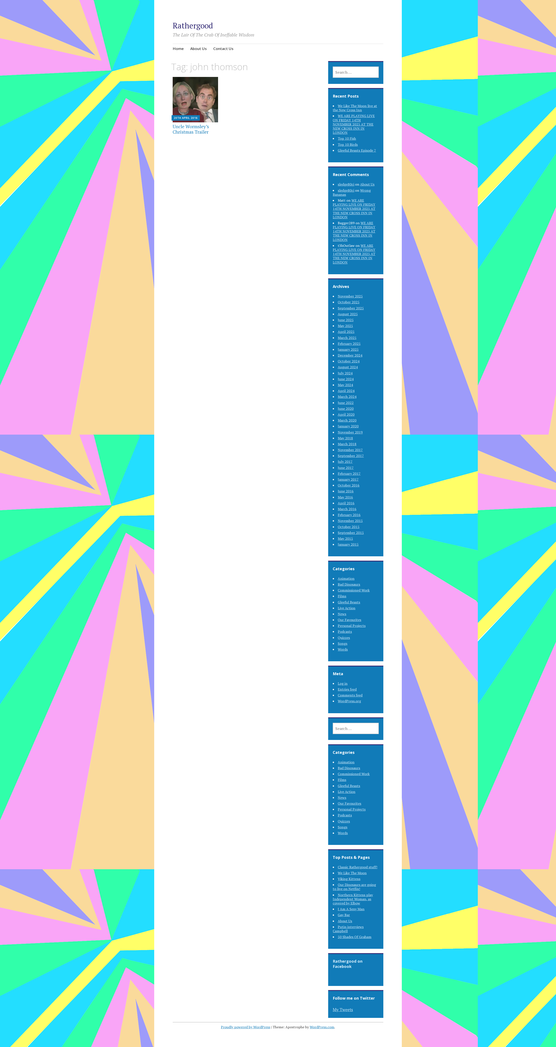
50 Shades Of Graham (354, 936)
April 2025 (346, 331)
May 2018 (345, 438)
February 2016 (349, 514)
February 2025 (349, 343)
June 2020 (346, 408)
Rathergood (193, 25)
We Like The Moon (352, 873)
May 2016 (345, 497)
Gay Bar (344, 914)
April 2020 (346, 414)
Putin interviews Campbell (348, 928)
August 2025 (348, 314)
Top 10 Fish (347, 138)
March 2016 (347, 509)
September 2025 (351, 308)
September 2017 (351, 455)
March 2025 (347, 337)
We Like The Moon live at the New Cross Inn (355, 107)
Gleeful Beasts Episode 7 (357, 150)
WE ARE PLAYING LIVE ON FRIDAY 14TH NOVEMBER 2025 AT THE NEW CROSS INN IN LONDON (354, 124)
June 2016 (346, 491)
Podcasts (345, 631)
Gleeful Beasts (349, 602)
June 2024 (346, 379)
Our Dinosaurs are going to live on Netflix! (354, 886)
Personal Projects (352, 625)
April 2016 (346, 503)
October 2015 (348, 526)
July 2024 (345, 373)
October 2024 (348, 361)
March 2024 (347, 396)
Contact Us (223, 48)
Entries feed (347, 689)
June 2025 (346, 319)
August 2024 (348, 367)
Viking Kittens (349, 878)
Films (342, 596)
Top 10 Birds (348, 144)
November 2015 (350, 520)
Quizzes (344, 637)
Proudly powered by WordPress (245, 1027)
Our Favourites (349, 619)
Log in (343, 683)
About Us (198, 48)
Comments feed (350, 695)
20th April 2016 (186, 118)
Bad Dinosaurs (349, 584)
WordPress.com (322, 1027)
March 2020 (347, 420)
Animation (346, 578)
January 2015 (348, 544)
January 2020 (348, 426)
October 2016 (348, 485)
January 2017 (348, 479)
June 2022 (346, 402)
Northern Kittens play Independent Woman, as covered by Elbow (353, 899)
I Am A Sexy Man (351, 909)
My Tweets (343, 1009)
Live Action (346, 608)
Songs (342, 643)
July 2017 (345, 461)
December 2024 (350, 355)
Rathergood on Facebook (347, 964)
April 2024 (346, 390)
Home (178, 48)
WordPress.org (349, 701)
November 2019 (350, 432)
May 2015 (345, 538)
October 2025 (348, 302)
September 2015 (351, 532)
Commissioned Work (354, 590)
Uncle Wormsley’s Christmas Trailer (191, 129)
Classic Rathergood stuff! (357, 867)
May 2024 (345, 384)
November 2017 (350, 449)
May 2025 (345, 325)
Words (343, 649)
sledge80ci (346, 184)
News (342, 614)
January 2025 (348, 349)
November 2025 (350, 296)
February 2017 (349, 473)
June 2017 (346, 467)
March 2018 (347, 444)
